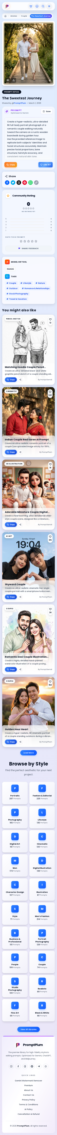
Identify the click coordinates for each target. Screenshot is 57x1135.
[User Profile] (37, 6)
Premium (28, 1085)
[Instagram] (11, 1066)
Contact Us (28, 1095)
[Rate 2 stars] (24, 241)
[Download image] (13, 80)
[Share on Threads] (19, 182)
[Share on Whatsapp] (30, 182)
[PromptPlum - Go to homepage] (7, 6)
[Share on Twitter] (13, 182)
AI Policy (28, 1109)
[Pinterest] (32, 1066)
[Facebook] (18, 1066)
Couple (11, 283)
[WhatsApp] (45, 1066)
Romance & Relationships (35, 288)
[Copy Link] (36, 182)
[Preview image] (7, 80)
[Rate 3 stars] (28, 241)
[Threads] (25, 1066)
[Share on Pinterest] (24, 182)
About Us (28, 1090)
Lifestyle (25, 283)
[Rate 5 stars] (36, 241)
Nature (40, 283)
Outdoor (12, 288)
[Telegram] (38, 1066)
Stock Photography (17, 293)
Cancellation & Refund (29, 1114)
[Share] (20, 379)
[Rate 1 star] (21, 241)
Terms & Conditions (28, 1104)
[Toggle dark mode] (49, 6)
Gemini (10, 269)
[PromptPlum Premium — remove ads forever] (31, 6)
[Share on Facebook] (7, 182)
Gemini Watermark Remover (28, 1080)
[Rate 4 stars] (32, 241)
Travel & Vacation (16, 299)
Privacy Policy (28, 1099)
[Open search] (43, 6)
